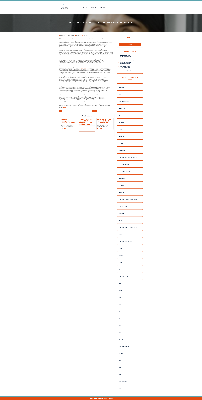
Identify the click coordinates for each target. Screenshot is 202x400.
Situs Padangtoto (122, 178)
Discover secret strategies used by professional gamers (125, 56)
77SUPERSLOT (122, 108)
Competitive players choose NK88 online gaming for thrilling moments (86, 122)
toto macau (121, 122)
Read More (63, 128)
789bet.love (121, 185)
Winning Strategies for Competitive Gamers (68, 121)
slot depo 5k (121, 213)
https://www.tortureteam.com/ (125, 241)
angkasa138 (121, 192)
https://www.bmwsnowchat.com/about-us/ (128, 157)
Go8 (119, 115)
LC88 (120, 94)
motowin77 (121, 136)
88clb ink (120, 234)
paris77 (120, 129)
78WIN (120, 367)
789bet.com (121, 143)
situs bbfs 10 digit (122, 150)
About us (85, 7)
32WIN (120, 311)
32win (120, 325)
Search (130, 37)
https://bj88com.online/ (124, 346)
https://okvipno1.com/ (123, 276)
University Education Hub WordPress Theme (97, 398)
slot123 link (121, 339)
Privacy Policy (102, 7)
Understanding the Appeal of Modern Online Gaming (125, 67)
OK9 (119, 269)
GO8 (120, 283)
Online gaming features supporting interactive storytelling (127, 59)
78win (120, 360)
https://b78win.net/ (123, 381)
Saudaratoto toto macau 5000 (125, 164)
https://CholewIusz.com (124, 101)
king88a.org (121, 87)
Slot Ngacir (121, 220)
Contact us (93, 7)
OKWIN (120, 290)
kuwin (120, 388)
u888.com (121, 255)
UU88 (120, 297)
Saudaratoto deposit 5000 (124, 171)
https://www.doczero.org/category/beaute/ (128, 199)
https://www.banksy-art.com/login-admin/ (128, 227)
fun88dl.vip (121, 353)
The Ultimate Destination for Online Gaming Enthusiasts (125, 63)
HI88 (120, 304)
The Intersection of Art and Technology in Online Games (104, 121)
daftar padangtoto (123, 206)
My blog (64, 107)
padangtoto (121, 248)
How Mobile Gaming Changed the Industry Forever (130, 70)
